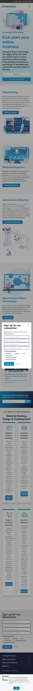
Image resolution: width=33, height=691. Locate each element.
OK (16, 688)
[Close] (28, 324)
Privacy (18, 364)
